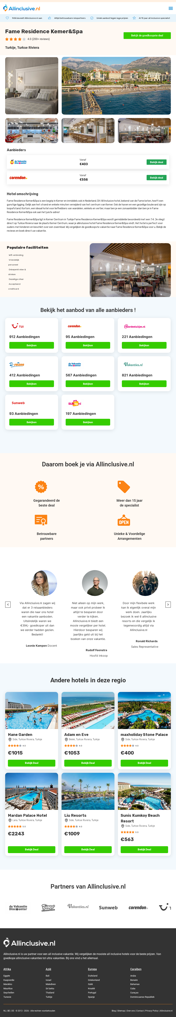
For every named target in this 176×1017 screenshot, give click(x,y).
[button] (170, 8)
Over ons (131, 1011)
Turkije (10, 47)
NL (4, 1011)
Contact (140, 1011)
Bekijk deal (156, 162)
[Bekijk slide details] (38, 908)
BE (9, 1011)
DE (13, 1011)
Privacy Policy (151, 1011)
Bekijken (32, 345)
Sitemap (121, 1011)
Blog (114, 1011)
